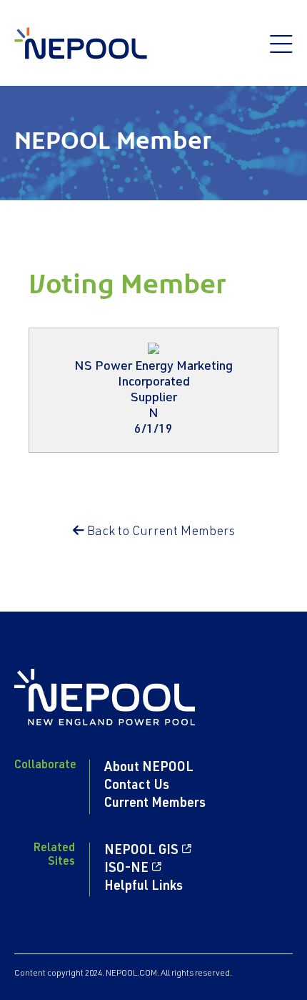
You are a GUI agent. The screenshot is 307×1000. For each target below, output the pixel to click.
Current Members (155, 804)
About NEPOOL (148, 768)
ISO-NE (126, 869)
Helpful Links (143, 887)
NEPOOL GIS (141, 851)
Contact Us (136, 786)
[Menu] (281, 51)
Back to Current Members (159, 532)
